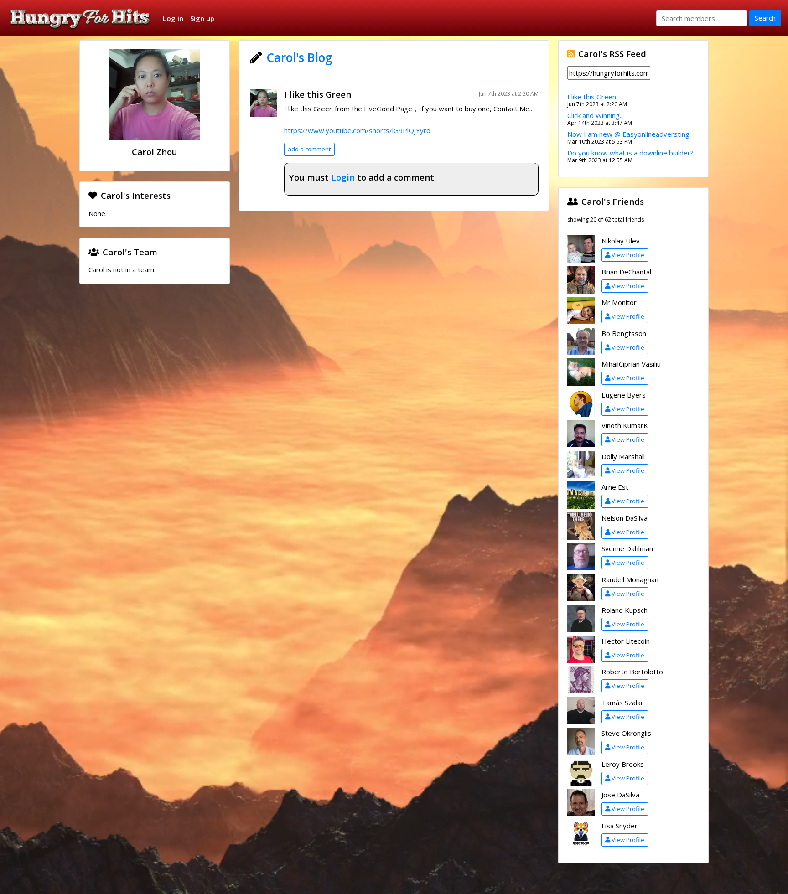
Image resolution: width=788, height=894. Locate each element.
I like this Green (317, 94)
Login (343, 177)
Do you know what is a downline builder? (630, 152)
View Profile (628, 255)
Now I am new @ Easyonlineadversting (628, 134)
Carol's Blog (299, 57)
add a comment (309, 149)
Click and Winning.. (594, 115)
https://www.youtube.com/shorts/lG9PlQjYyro (357, 130)
